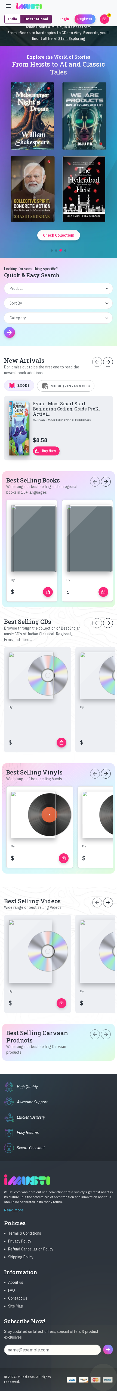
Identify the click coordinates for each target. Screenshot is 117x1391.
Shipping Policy (20, 1257)
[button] (52, 250)
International (36, 19)
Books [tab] (23, 385)
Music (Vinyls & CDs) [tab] (70, 386)
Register (85, 19)
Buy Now (45, 451)
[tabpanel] (58, 428)
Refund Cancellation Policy (30, 1249)
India (12, 19)
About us (15, 1282)
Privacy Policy (19, 1241)
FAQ (11, 1290)
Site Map (15, 1306)
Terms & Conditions (24, 1233)
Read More (13, 1210)
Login (64, 19)
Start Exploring (71, 38)
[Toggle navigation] (8, 6)
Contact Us (17, 1298)
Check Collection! (58, 235)
